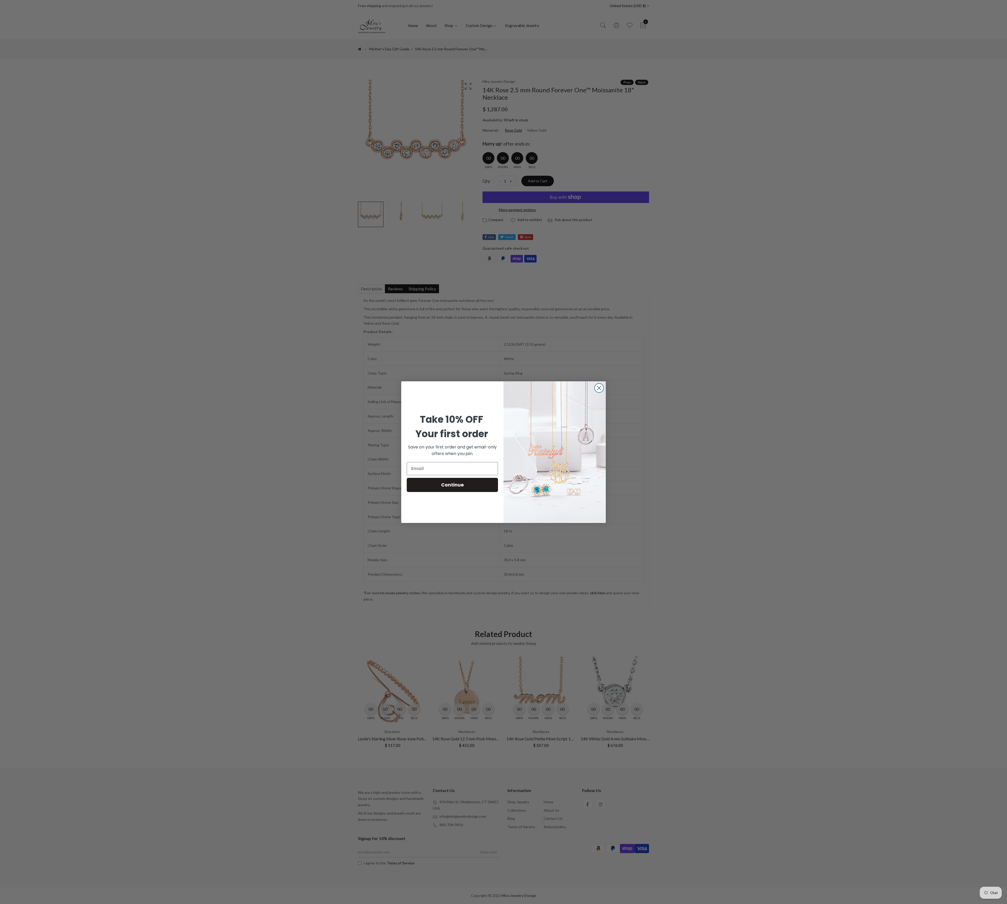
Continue (452, 485)
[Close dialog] (599, 388)
